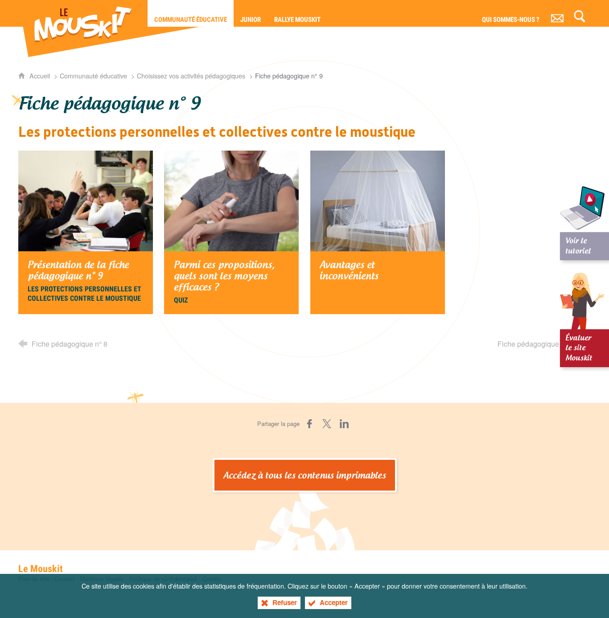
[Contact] (557, 13)
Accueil (40, 75)
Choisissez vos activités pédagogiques (191, 75)
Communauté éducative (93, 75)
